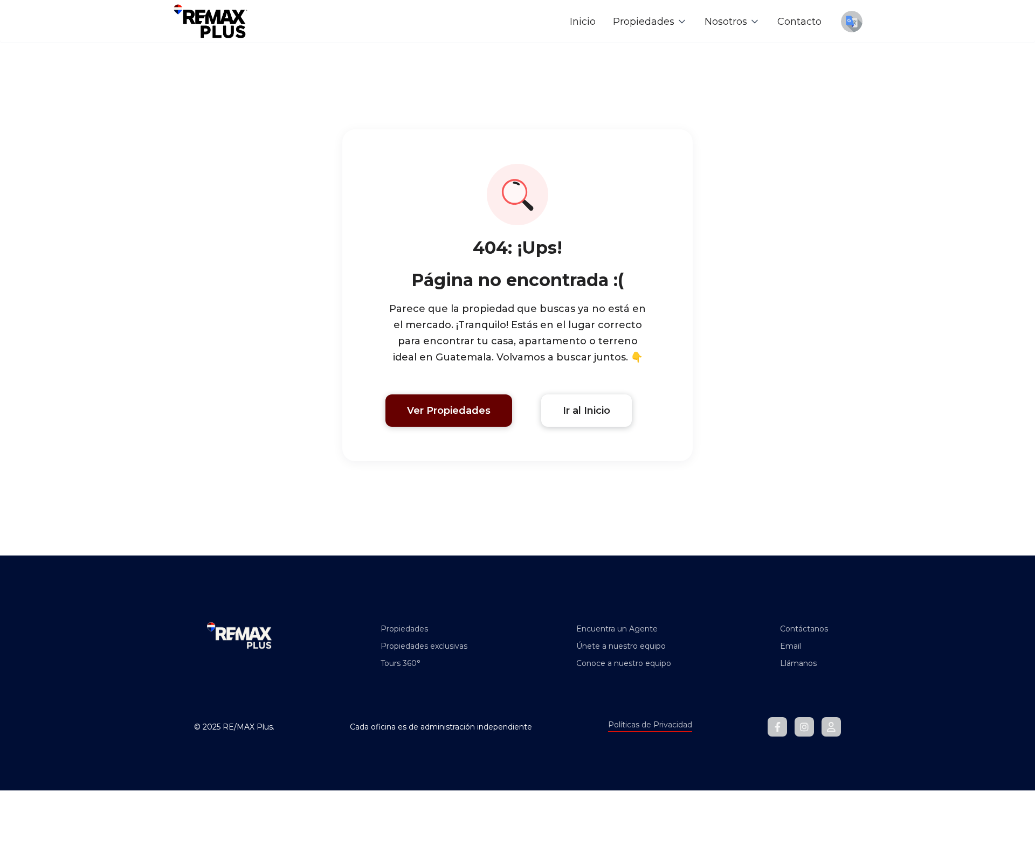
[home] (210, 21)
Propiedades (404, 629)
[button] (650, 21)
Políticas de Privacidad (650, 725)
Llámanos (798, 663)
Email (790, 646)
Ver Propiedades (449, 410)
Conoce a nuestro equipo (623, 663)
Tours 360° (400, 663)
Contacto (799, 21)
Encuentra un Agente (617, 629)
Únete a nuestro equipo (621, 646)
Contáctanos (804, 629)
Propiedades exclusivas (424, 646)
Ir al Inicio (586, 410)
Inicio (583, 21)
